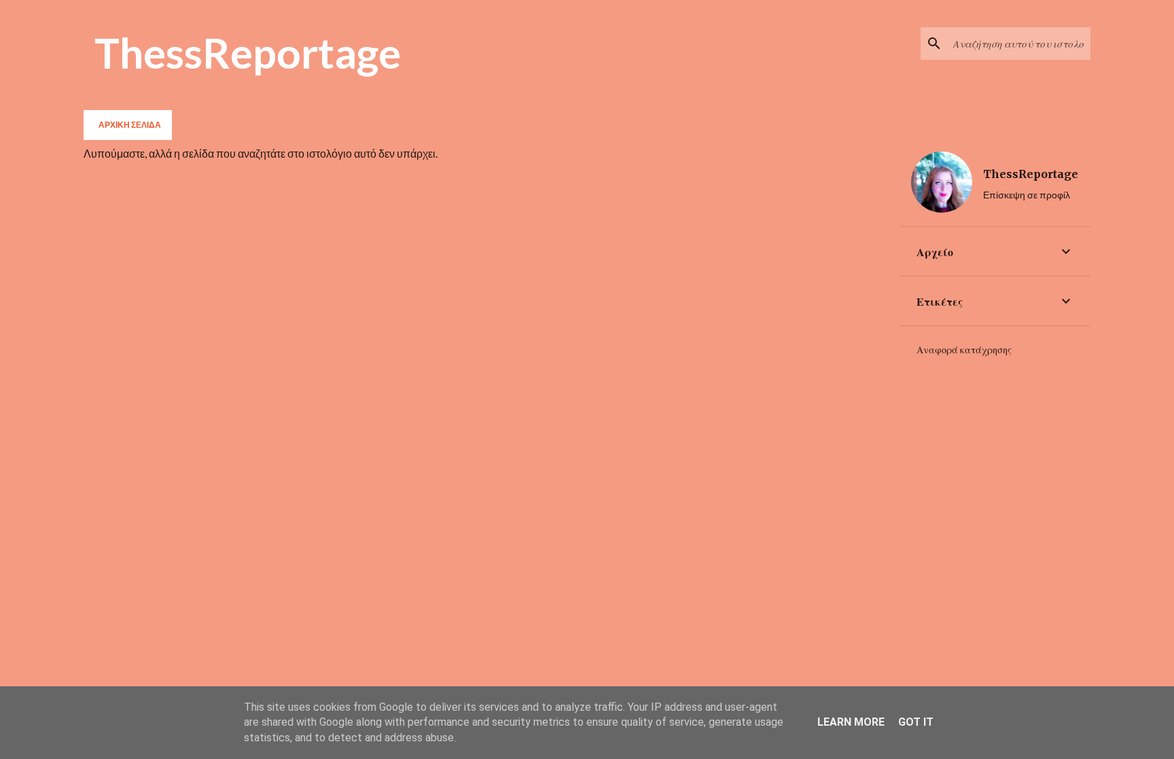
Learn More (851, 722)
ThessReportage (247, 52)
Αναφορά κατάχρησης (964, 350)
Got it (915, 722)
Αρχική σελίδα (130, 125)
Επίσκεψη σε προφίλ (1026, 194)
